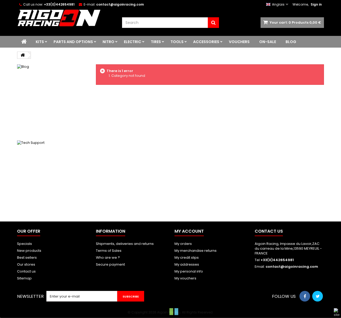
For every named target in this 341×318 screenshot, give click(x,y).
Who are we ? (108, 257)
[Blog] (52, 99)
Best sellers (27, 257)
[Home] (24, 42)
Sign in (316, 4)
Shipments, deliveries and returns (125, 243)
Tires (156, 41)
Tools (177, 41)
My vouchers (185, 278)
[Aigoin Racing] (65, 18)
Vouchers (239, 41)
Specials (24, 243)
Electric (132, 41)
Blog (291, 41)
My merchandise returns (195, 250)
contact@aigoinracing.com (292, 266)
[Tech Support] (52, 175)
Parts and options (73, 41)
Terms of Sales (108, 250)
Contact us (26, 271)
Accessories (206, 41)
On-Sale (267, 41)
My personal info (188, 271)
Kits (40, 41)
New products (29, 250)
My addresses (186, 264)
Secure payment (110, 264)
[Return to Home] (23, 55)
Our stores (26, 264)
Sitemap (24, 278)
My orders (183, 243)
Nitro (108, 41)
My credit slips (186, 257)
